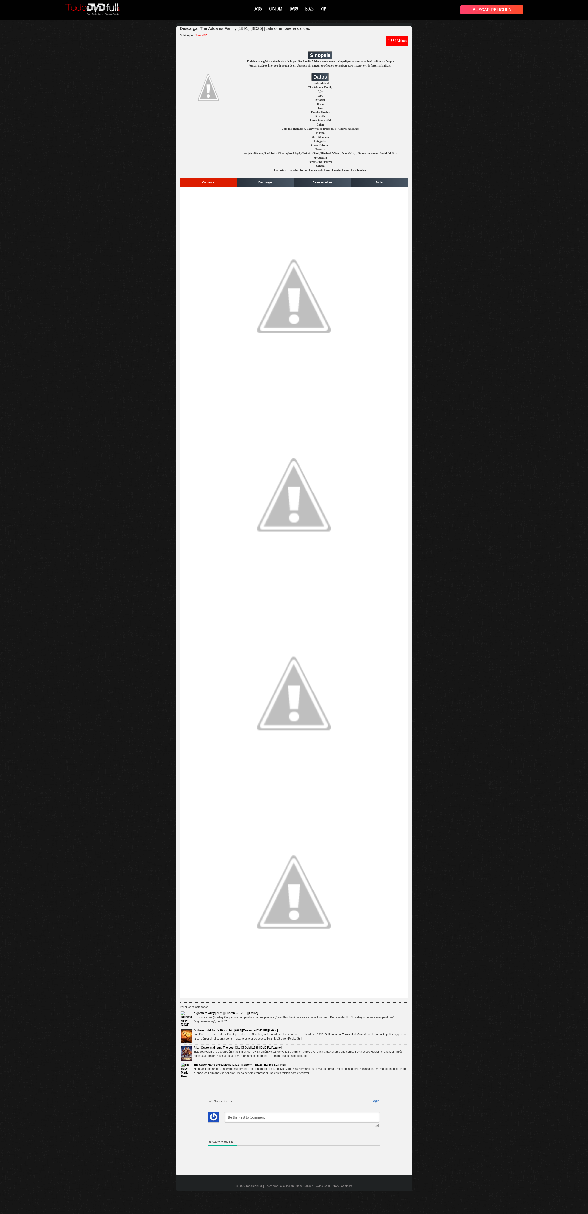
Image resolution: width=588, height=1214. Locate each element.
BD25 (309, 8)
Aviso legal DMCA (327, 1186)
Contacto (346, 1186)
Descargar (265, 182)
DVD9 (294, 8)
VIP (323, 8)
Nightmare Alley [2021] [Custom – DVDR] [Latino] (226, 1013)
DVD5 (258, 8)
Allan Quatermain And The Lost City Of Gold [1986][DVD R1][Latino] (238, 1047)
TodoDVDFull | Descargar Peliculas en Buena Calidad (279, 1186)
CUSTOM (275, 8)
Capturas (208, 182)
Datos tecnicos (322, 182)
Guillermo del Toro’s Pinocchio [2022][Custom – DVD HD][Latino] (236, 1030)
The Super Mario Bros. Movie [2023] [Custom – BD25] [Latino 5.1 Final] (240, 1064)
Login (374, 1101)
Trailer (380, 182)
